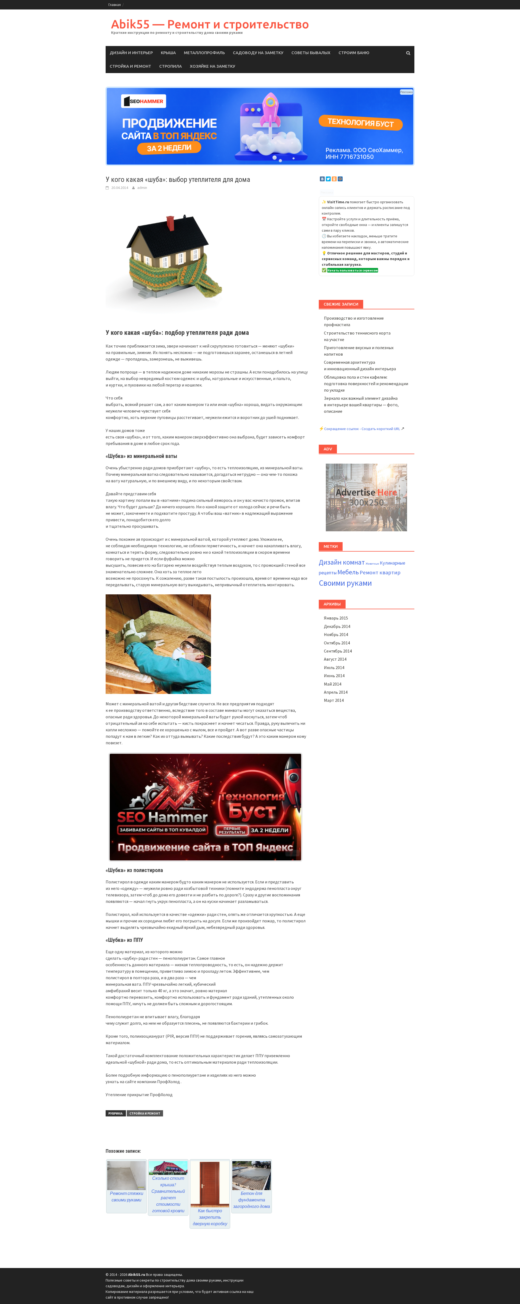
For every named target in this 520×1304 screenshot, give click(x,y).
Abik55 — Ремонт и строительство (210, 24)
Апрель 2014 (335, 692)
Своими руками (345, 583)
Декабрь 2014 (337, 626)
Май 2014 (332, 684)
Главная (114, 4)
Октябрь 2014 (337, 643)
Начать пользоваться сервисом (352, 270)
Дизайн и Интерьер (131, 52)
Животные (372, 563)
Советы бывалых (310, 52)
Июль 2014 (334, 667)
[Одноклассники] (334, 178)
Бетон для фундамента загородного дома (251, 1200)
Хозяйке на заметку (212, 66)
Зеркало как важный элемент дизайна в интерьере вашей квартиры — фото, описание (361, 404)
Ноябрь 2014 (336, 634)
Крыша (168, 52)
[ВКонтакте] (322, 178)
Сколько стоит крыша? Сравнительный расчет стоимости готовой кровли (168, 1194)
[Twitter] (328, 178)
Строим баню (354, 52)
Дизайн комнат (342, 562)
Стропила (170, 66)
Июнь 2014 (334, 675)
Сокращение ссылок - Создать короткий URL (362, 428)
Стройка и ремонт (130, 66)
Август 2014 (335, 659)
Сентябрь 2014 (338, 651)
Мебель (348, 572)
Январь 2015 (336, 618)
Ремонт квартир (380, 572)
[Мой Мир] (340, 178)
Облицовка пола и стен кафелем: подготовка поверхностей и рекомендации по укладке (366, 383)
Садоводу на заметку (258, 52)
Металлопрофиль (204, 52)
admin (142, 187)
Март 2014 (334, 700)
